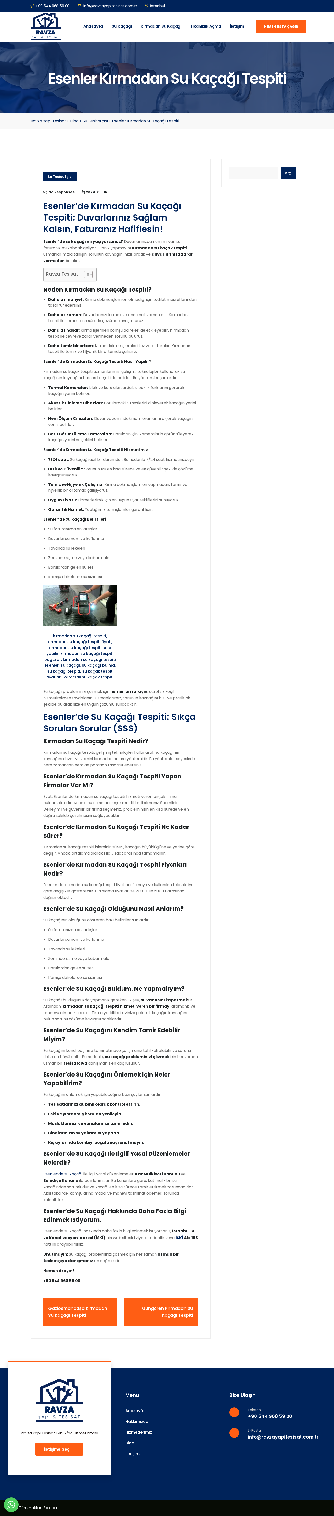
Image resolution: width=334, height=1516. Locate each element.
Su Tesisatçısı (60, 176)
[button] (11, 1504)
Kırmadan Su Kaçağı (161, 26)
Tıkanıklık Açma (205, 26)
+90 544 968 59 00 (52, 5)
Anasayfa (93, 26)
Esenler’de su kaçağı (62, 1174)
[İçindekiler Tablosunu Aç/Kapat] (85, 274)
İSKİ (179, 1237)
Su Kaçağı (122, 26)
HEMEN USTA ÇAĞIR (281, 26)
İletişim (237, 26)
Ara (288, 173)
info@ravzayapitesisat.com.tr (110, 5)
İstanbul (157, 5)
